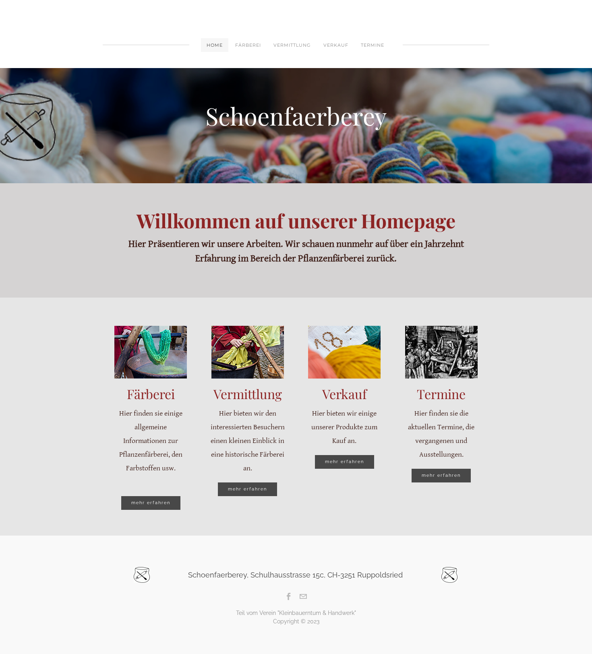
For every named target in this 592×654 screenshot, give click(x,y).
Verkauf (335, 45)
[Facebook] (289, 596)
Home (215, 45)
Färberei (248, 45)
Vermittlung (292, 45)
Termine (372, 45)
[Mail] (303, 596)
